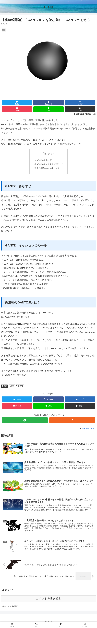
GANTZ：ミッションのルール (50, 164)
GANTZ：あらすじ (45, 160)
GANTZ (20, 386)
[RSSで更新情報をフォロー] (72, 420)
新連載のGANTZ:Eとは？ (48, 168)
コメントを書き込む (49, 598)
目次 (45, 153)
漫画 (5, 386)
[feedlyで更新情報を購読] (24, 420)
